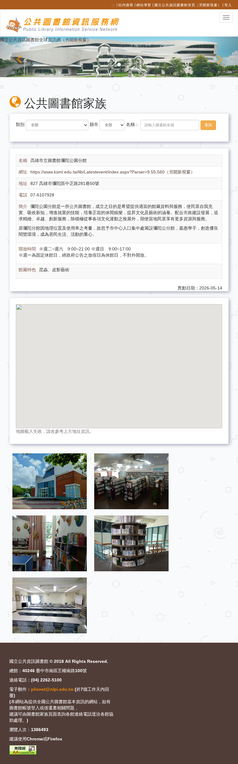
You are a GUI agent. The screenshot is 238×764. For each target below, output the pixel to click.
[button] (18, 57)
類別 (20, 124)
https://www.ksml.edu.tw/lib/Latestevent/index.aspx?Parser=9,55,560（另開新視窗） (112, 171)
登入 (228, 5)
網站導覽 (143, 5)
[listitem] (50, 481)
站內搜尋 (125, 5)
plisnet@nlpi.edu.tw (52, 689)
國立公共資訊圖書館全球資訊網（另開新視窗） (45, 39)
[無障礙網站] (23, 750)
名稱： (132, 124)
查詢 (208, 125)
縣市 (94, 124)
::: (113, 5)
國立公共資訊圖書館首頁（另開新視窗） (187, 5)
